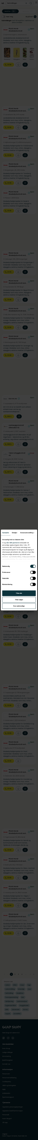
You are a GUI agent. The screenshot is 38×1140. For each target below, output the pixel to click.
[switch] (33, 572)
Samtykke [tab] (5, 532)
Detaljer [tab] (14, 532)
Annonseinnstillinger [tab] (27, 532)
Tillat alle (19, 593)
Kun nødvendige (19, 606)
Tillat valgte (19, 599)
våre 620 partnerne (13, 543)
